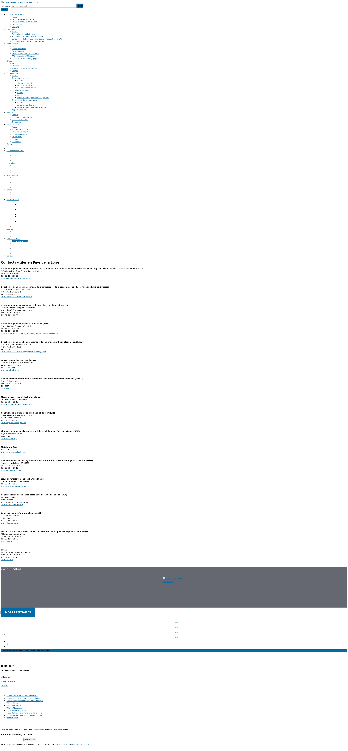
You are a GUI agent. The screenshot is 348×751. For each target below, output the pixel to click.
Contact (10, 144)
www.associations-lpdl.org (12, 504)
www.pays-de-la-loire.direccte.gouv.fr (16, 296)
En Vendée (16, 141)
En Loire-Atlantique (20, 132)
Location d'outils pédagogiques (25, 58)
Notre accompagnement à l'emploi (32, 107)
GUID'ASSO (17, 24)
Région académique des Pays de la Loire (24, 698)
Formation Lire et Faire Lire (23, 34)
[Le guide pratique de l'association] (174, 592)
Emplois (15, 66)
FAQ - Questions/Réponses (23, 56)
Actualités (21, 95)
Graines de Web (63, 744)
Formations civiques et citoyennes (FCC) (29, 41)
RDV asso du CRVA (20, 119)
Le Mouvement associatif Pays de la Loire (24, 715)
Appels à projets (19, 110)
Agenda (10, 112)
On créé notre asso (20, 78)
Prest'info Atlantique (80, 744)
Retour (15, 17)
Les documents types (26, 88)
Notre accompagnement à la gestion (33, 97)
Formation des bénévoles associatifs (28, 36)
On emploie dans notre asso (24, 100)
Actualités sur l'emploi (26, 105)
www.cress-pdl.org (9, 438)
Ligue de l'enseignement (17, 710)
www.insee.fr (6, 541)
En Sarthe (16, 139)
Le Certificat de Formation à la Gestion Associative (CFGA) (37, 39)
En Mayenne (17, 136)
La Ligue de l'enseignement (24, 19)
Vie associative (13, 73)
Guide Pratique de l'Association (25, 53)
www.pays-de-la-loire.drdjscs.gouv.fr (16, 278)
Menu (4, 9)
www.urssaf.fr (7, 388)
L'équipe (15, 26)
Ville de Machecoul (14, 708)
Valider (80, 5)
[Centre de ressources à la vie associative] (19, 2)
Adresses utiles (13, 124)
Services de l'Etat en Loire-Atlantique (22, 695)
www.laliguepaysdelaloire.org (13, 486)
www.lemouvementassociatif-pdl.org (16, 404)
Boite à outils (12, 44)
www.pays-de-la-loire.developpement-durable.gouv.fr (23, 352)
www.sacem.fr (7, 559)
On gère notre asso (20, 90)
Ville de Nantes (13, 703)
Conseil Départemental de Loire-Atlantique (25, 700)
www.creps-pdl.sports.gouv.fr (13, 422)
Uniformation (12, 717)
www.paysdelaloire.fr (10, 370)
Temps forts (17, 122)
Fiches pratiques (19, 48)
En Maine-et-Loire (19, 134)
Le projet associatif (25, 85)
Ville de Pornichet (14, 705)
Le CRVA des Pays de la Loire (24, 22)
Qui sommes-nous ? (15, 14)
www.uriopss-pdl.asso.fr (11, 470)
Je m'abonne (29, 740)
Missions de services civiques (24, 68)
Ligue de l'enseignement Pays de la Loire (24, 713)
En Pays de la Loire (20, 129)
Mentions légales (8, 681)
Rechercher (6, 6)
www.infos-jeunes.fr (9, 523)
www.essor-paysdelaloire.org (13, 452)
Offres (9, 61)
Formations (11, 29)
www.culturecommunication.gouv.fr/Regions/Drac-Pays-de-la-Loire (29, 333)
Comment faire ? (24, 83)
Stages (15, 70)
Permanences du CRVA (22, 117)
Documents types (19, 51)
